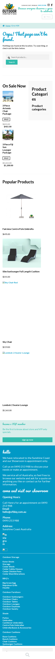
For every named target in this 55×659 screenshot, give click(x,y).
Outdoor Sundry (10, 609)
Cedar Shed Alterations (14, 574)
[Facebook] (51, 5)
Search (12, 62)
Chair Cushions (10, 641)
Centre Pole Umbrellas (13, 625)
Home (8, 26)
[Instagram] (48, 4)
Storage (6, 564)
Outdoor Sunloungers (13, 596)
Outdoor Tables (10, 601)
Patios (6, 618)
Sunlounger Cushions (12, 644)
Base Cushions (9, 636)
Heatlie (6, 587)
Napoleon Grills (10, 585)
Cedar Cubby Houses (13, 569)
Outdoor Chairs (10, 599)
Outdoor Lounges (11, 604)
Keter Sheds (8, 561)
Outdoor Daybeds (11, 606)
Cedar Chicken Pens (12, 571)
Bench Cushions (10, 639)
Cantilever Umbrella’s (13, 622)
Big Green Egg (9, 583)
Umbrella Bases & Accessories (17, 627)
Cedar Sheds (9, 566)
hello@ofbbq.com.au (14, 511)
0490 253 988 (42, 5)
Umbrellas (7, 620)
